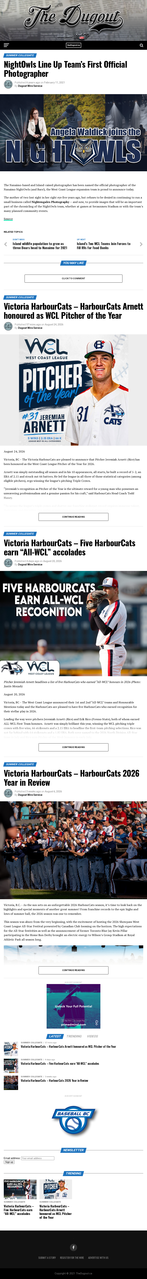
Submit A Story (47, 1257)
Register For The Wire (72, 1257)
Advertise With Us (98, 1257)
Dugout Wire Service (30, 85)
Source (8, 219)
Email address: (12, 1158)
